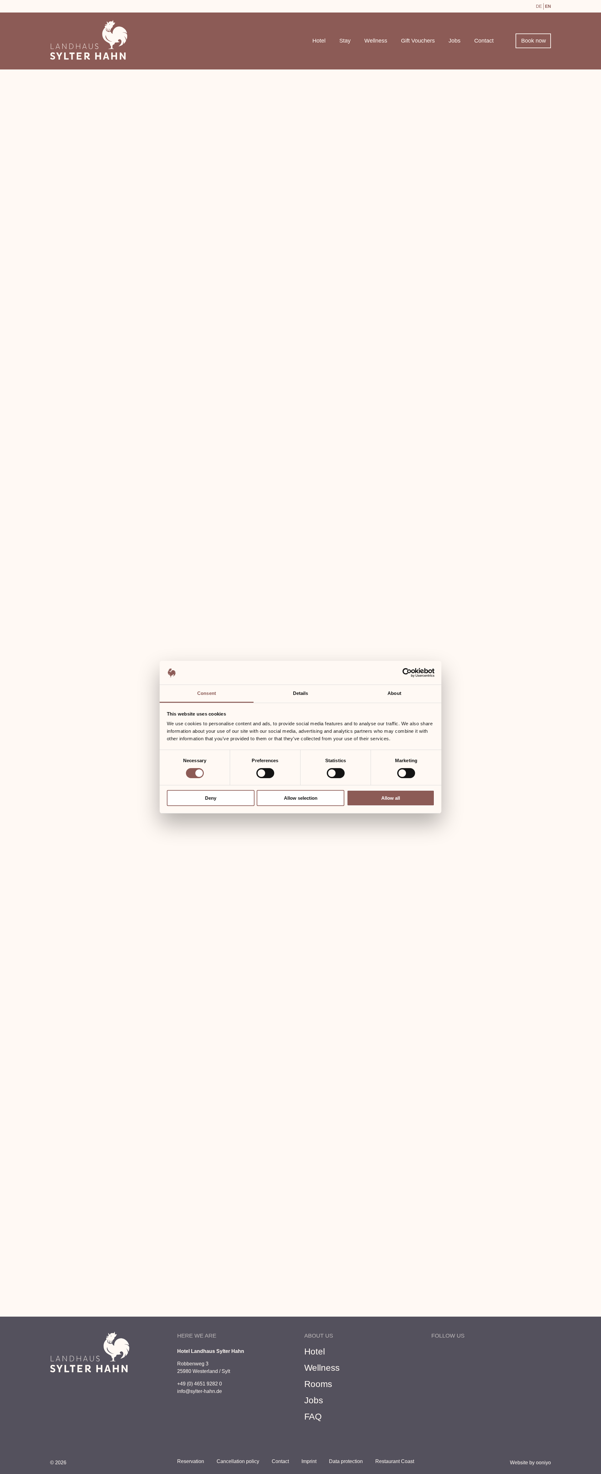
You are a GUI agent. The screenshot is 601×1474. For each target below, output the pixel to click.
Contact (484, 41)
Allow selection (300, 798)
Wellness (375, 41)
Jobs (454, 41)
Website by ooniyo (530, 1462)
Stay (345, 41)
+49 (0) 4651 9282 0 (199, 1383)
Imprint (308, 1461)
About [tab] (394, 693)
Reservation (461, 336)
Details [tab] (300, 693)
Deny (210, 798)
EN (548, 6)
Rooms (318, 1384)
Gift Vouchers (418, 41)
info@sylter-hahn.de (199, 1391)
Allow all (390, 798)
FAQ (313, 1416)
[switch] (265, 773)
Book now (533, 41)
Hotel (319, 41)
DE (539, 6)
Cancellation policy (238, 1461)
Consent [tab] (206, 693)
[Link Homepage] (88, 58)
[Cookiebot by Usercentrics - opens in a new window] (407, 672)
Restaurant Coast (394, 1461)
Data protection (346, 1461)
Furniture (129, 679)
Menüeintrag (65, 5)
